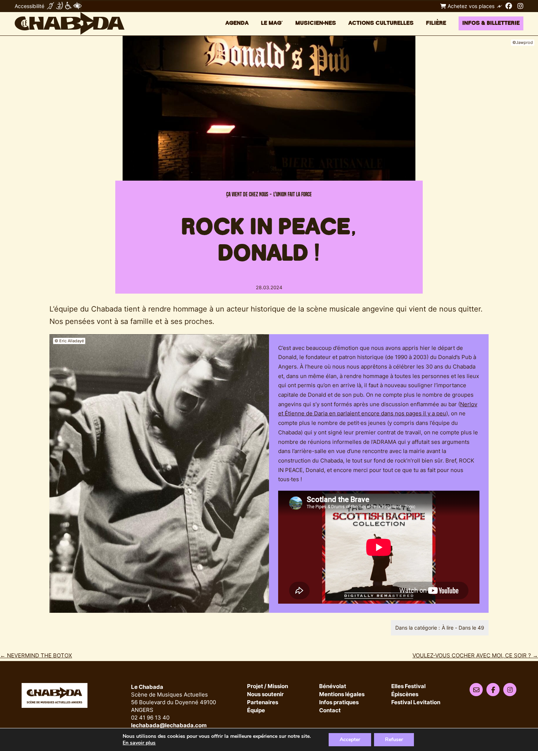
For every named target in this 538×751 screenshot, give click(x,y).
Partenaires (262, 702)
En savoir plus (139, 743)
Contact (330, 710)
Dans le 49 (471, 627)
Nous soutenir (265, 694)
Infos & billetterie (491, 23)
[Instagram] (520, 6)
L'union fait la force (292, 194)
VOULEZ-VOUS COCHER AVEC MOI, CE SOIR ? (475, 655)
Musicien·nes (315, 23)
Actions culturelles (381, 23)
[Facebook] (508, 6)
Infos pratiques (339, 702)
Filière (436, 23)
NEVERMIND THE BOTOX (36, 655)
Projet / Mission (267, 686)
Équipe (256, 710)
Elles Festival (408, 686)
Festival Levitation (415, 702)
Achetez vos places (470, 6)
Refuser (394, 739)
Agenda (237, 23)
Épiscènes (404, 694)
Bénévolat (332, 686)
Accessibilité (29, 6)
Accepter (350, 739)
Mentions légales (342, 694)
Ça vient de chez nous (247, 194)
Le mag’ (272, 23)
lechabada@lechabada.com (169, 725)
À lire (447, 627)
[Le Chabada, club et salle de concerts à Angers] (69, 23)
